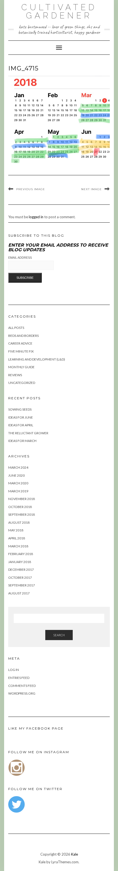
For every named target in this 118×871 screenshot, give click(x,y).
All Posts (16, 328)
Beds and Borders (23, 336)
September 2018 (21, 514)
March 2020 (18, 483)
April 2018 (16, 538)
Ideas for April (20, 425)
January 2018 (19, 562)
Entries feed (18, 678)
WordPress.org (21, 693)
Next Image (91, 189)
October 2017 (20, 577)
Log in (13, 670)
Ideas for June (20, 417)
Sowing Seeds (20, 409)
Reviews (15, 375)
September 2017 (21, 585)
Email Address (20, 257)
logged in (36, 217)
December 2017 (21, 569)
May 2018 (15, 530)
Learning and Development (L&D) (36, 359)
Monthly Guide (21, 367)
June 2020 (16, 475)
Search (59, 635)
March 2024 (18, 467)
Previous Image (30, 189)
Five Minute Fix (21, 351)
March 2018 (18, 546)
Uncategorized (21, 383)
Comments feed (22, 686)
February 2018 (20, 554)
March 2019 (18, 491)
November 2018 (21, 499)
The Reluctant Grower (28, 433)
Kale (74, 854)
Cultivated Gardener (59, 11)
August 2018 (19, 522)
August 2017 (19, 593)
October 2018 (20, 507)
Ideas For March (22, 441)
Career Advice (20, 343)
